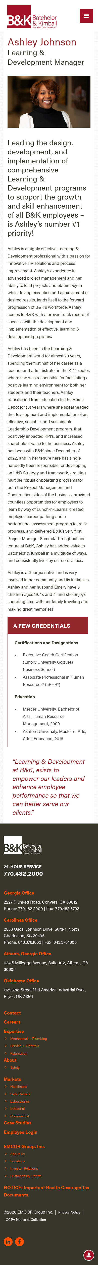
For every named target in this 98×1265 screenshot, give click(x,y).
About (10, 1060)
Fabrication (18, 1053)
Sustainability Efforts (25, 1175)
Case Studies (17, 1122)
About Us (17, 1153)
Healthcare (18, 1086)
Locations (17, 1160)
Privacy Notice (69, 1212)
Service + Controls (24, 1045)
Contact (12, 1012)
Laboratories (20, 1101)
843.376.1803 (29, 942)
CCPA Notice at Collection (26, 1219)
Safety (15, 1067)
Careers (12, 1022)
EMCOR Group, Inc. (24, 1146)
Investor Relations (24, 1168)
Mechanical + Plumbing (28, 1038)
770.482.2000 (23, 873)
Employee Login (20, 1132)
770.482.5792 (67, 908)
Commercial (19, 1115)
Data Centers (20, 1093)
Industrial (17, 1108)
